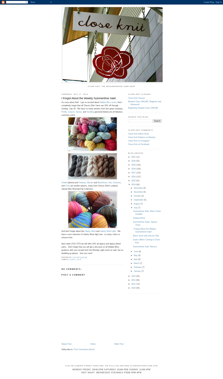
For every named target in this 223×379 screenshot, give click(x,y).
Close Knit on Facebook (138, 144)
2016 (133, 176)
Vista (67, 186)
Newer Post (66, 344)
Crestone (117, 182)
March (137, 263)
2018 (133, 169)
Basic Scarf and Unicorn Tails (146, 236)
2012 (133, 280)
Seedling (90, 112)
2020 (133, 161)
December (138, 188)
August (137, 204)
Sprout (79, 112)
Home (93, 344)
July (136, 208)
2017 (133, 173)
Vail (110, 182)
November (138, 192)
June (136, 251)
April (136, 259)
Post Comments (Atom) (84, 349)
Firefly (64, 112)
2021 (133, 157)
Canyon (71, 112)
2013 (133, 276)
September (139, 200)
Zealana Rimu (139, 218)
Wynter (90, 182)
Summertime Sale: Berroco (145, 246)
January (137, 271)
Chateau (82, 182)
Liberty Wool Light (108, 231)
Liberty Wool (90, 231)
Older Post (119, 344)
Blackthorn (102, 182)
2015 (133, 180)
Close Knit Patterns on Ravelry (141, 137)
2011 (133, 284)
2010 (133, 288)
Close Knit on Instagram (138, 141)
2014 (133, 184)
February (138, 267)
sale (79, 259)
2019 (133, 165)
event (72, 259)
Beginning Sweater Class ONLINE (143, 108)
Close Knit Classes (136, 98)
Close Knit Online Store (138, 134)
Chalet (64, 182)
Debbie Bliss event (108, 102)
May (136, 255)
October (137, 196)
